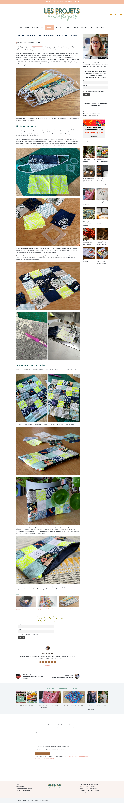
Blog (27, 27)
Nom (37, 728)
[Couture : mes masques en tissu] (69, 601)
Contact (85, 110)
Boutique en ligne (70, 1)
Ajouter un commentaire (42, 733)
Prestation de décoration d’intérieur (89, 790)
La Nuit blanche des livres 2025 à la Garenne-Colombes (102, 261)
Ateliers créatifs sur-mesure (87, 786)
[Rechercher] (107, 27)
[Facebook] (108, 14)
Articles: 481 (47, 665)
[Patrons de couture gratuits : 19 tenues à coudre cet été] (97, 697)
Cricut (65, 139)
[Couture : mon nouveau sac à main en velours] (50, 697)
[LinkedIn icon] (43, 662)
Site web (75, 728)
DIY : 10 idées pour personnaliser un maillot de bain (88, 242)
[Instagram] (111, 14)
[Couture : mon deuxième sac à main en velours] (26, 697)
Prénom (20, 624)
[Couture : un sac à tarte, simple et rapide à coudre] (74, 697)
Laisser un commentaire (43, 754)
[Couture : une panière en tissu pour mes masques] (26, 601)
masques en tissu (37, 46)
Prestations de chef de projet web (89, 784)
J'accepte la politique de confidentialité (28, 634)
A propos (47, 1)
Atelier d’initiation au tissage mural (89, 788)
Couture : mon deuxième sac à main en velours (102, 161)
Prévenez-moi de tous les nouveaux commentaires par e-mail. (53, 746)
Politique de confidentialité (90, 115)
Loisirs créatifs (37, 27)
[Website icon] (46, 662)
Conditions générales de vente (91, 113)
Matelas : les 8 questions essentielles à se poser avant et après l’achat (102, 182)
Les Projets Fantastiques (98, 103)
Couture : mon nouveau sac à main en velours (88, 203)
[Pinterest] (116, 14)
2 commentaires (43, 707)
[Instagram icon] (52, 662)
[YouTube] (118, 14)
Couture (49, 27)
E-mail (57, 728)
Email (19, 629)
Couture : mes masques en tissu (66, 608)
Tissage (68, 27)
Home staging (83, 792)
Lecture (84, 27)
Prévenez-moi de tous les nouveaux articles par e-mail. (51, 749)
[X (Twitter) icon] (49, 662)
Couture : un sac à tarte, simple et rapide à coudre (73, 705)
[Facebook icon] (40, 662)
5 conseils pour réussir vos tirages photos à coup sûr (101, 242)
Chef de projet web (57, 1)
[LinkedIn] (113, 14)
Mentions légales (87, 112)
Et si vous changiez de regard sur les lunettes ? (88, 180)
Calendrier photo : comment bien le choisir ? (101, 221)
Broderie (59, 27)
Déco (76, 27)
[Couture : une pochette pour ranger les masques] (47, 601)
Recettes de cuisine (97, 27)
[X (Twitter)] (121, 14)
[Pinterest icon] (55, 662)
